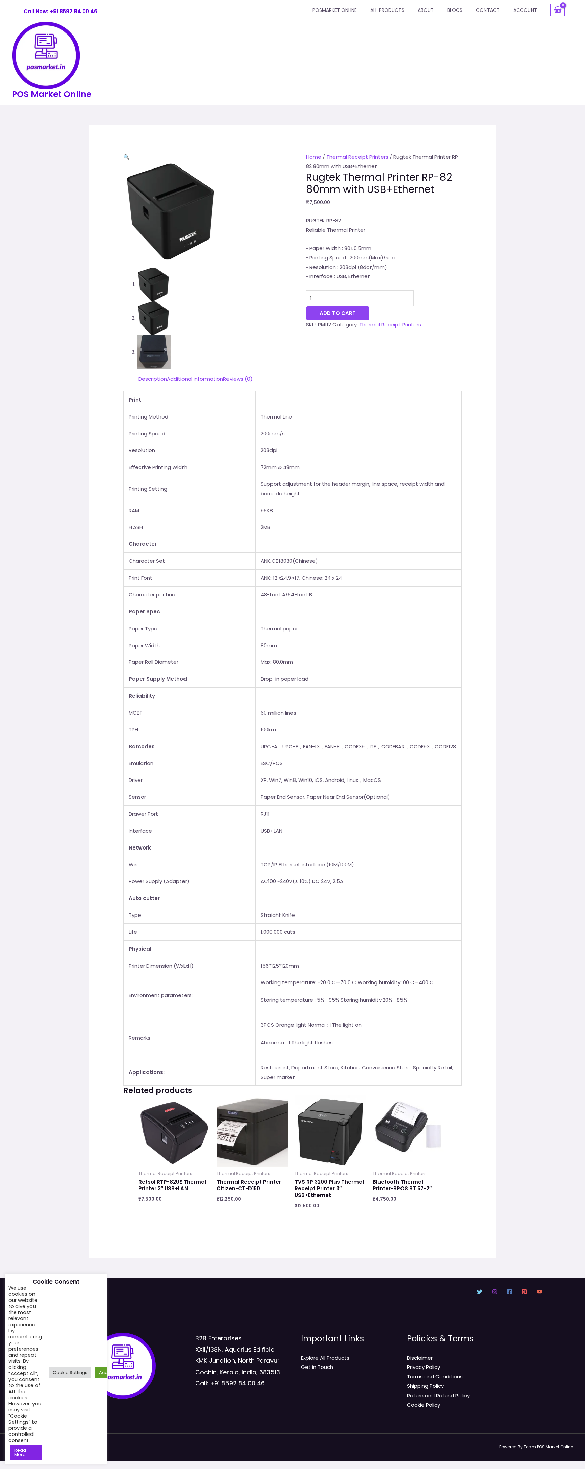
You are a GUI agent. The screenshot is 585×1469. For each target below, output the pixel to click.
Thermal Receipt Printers (357, 156)
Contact (488, 10)
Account (525, 10)
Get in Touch (317, 1367)
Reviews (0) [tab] (238, 378)
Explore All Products (325, 1357)
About (426, 10)
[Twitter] (479, 1291)
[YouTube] (539, 1291)
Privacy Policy (423, 1367)
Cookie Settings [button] (70, 1372)
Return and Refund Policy (438, 1395)
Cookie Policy (423, 1404)
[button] (126, 156)
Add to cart (338, 313)
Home (313, 156)
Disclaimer (420, 1357)
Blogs (454, 10)
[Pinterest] (524, 1291)
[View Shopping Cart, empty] (557, 10)
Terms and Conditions (435, 1376)
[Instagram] (494, 1291)
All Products (387, 10)
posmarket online (334, 10)
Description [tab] (152, 378)
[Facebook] (509, 1291)
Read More (20, 1452)
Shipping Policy (425, 1385)
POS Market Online (51, 94)
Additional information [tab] (195, 378)
